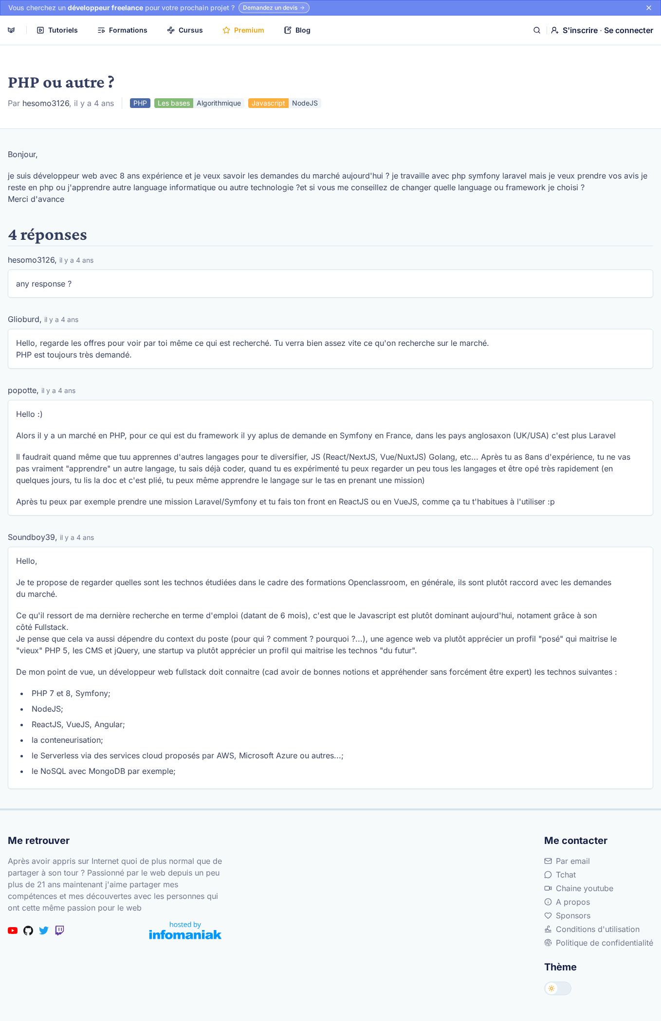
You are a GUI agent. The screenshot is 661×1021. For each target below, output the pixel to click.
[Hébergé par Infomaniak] (185, 930)
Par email (573, 861)
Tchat (566, 874)
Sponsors (573, 915)
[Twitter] (44, 930)
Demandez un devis (270, 7)
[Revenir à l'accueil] (11, 30)
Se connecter (628, 30)
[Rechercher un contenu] (537, 30)
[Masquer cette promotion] (649, 8)
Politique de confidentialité (604, 943)
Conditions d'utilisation (598, 929)
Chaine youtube (584, 888)
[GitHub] (28, 930)
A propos (573, 902)
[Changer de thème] (557, 988)
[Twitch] (59, 930)
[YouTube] (13, 930)
